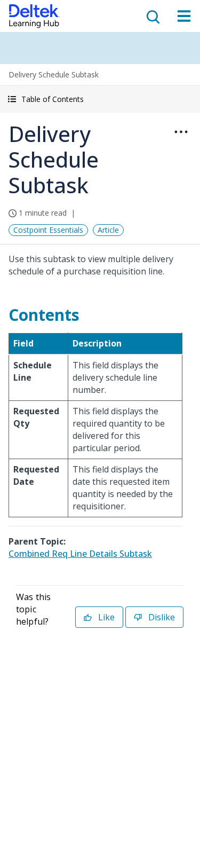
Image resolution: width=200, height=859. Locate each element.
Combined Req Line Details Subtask (80, 553)
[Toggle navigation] (184, 16)
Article (108, 230)
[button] (100, 99)
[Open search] (152, 16)
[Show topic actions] (180, 132)
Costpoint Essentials (48, 230)
